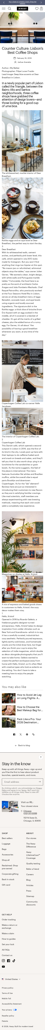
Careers (30, 874)
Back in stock (8, 879)
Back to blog (24, 745)
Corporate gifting (10, 874)
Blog (28, 880)
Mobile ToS (6, 999)
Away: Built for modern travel (21, 1026)
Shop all (6, 860)
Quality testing (33, 863)
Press (28, 891)
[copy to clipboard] (33, 734)
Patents (5, 1021)
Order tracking (9, 919)
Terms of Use (7, 993)
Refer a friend (32, 869)
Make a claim (8, 933)
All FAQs (6, 950)
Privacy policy (7, 988)
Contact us (7, 955)
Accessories (7, 854)
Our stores (31, 838)
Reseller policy (8, 1016)
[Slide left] (41, 2)
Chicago (28, 811)
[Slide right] (4, 2)
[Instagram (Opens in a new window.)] (3, 961)
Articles (29, 885)
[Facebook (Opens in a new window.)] (8, 961)
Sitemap (30, 896)
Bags (4, 849)
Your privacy (7, 1010)
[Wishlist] (36, 8)
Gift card (6, 885)
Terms (23, 790)
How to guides (9, 939)
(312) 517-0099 (30, 813)
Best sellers (7, 838)
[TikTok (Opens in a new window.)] (13, 961)
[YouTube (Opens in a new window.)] (3, 967)
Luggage (6, 843)
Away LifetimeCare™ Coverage (33, 855)
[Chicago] (10, 811)
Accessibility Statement (12, 1004)
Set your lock (8, 944)
